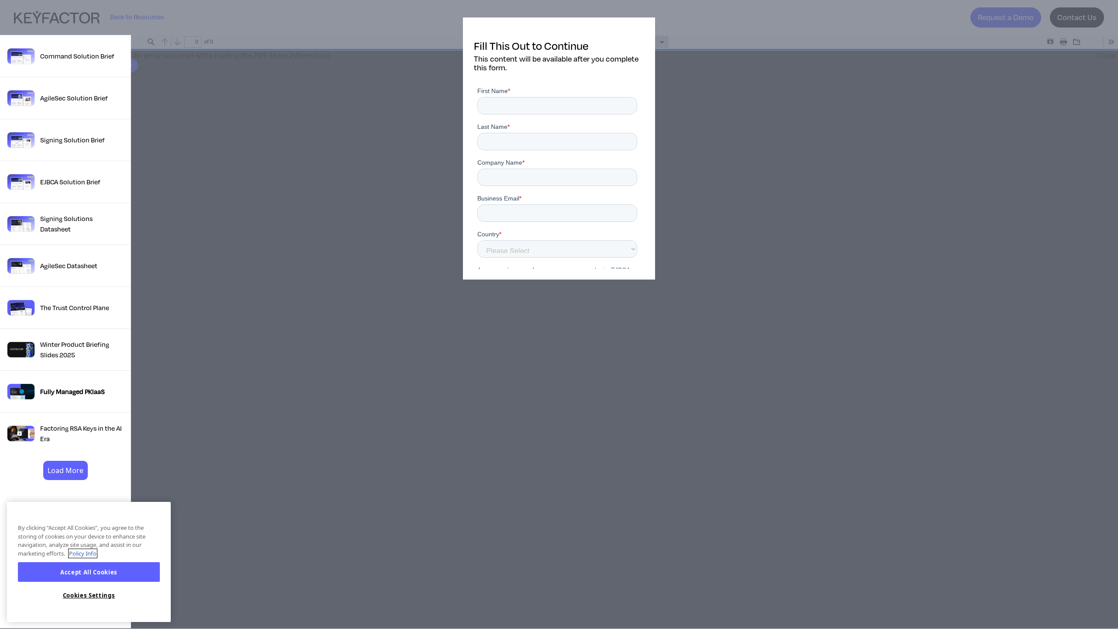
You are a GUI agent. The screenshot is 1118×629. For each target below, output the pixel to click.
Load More (65, 470)
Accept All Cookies (88, 572)
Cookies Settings (89, 595)
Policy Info (83, 553)
